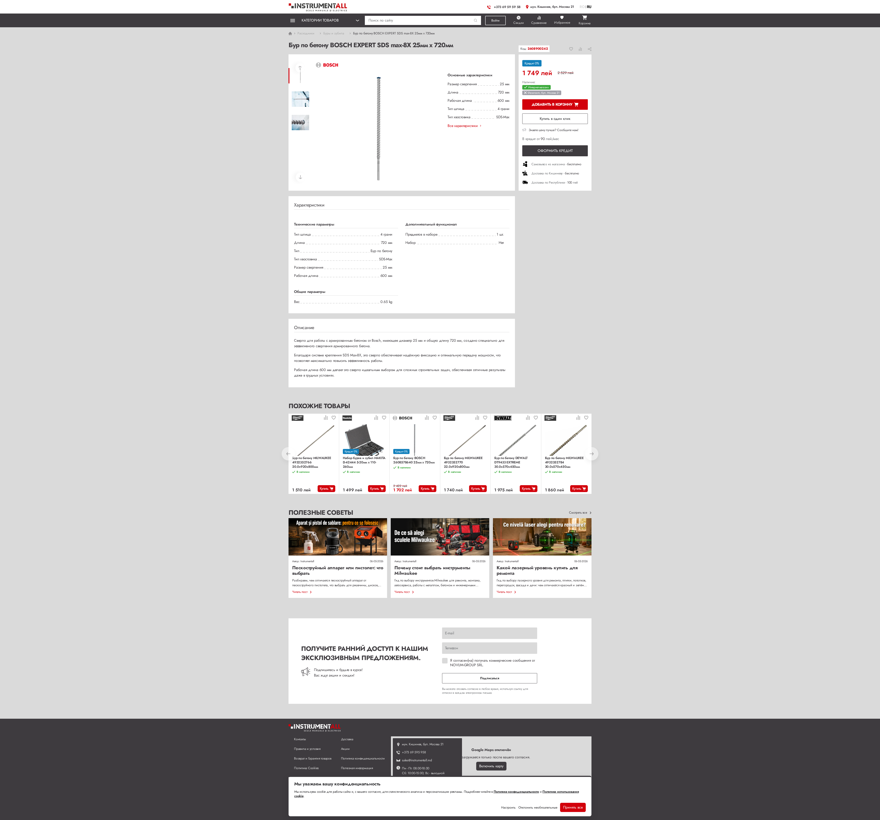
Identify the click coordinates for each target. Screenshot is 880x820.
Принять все (573, 807)
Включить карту (491, 766)
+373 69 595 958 (414, 752)
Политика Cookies (306, 768)
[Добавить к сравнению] (580, 49)
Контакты (300, 739)
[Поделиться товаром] (589, 49)
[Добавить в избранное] (571, 49)
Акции (345, 748)
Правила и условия (307, 748)
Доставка (347, 739)
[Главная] (318, 6)
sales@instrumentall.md (417, 760)
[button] (475, 20)
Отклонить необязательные (537, 807)
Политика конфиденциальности (363, 758)
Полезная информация (357, 768)
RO (582, 6)
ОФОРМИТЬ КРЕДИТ (555, 150)
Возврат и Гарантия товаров (312, 758)
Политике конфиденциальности (516, 791)
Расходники (305, 33)
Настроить (508, 807)
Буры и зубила (333, 33)
